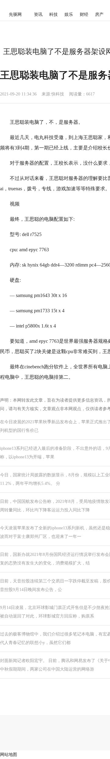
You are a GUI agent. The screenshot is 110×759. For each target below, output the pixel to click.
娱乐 (68, 14)
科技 (53, 14)
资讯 (38, 14)
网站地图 (8, 754)
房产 (99, 14)
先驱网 (15, 14)
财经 (84, 14)
